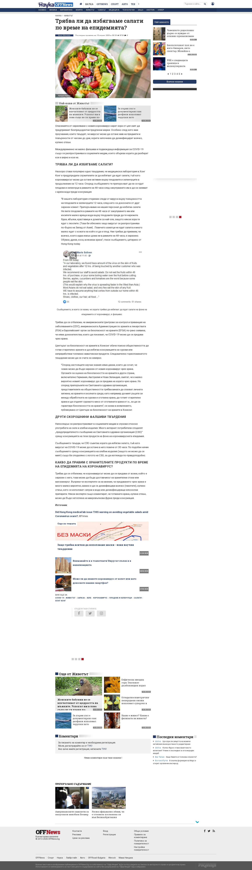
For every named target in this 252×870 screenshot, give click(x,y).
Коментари (68, 736)
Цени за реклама (81, 838)
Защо (140, 10)
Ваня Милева (64, 35)
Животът (90, 10)
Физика (53, 10)
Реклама (76, 834)
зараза (81, 598)
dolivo (158, 741)
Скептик (150, 10)
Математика (66, 10)
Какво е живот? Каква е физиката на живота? (135, 717)
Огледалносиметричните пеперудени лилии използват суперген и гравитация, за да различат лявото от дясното (136, 704)
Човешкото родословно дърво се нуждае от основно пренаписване (180, 33)
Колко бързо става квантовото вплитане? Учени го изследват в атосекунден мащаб (173, 750)
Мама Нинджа (126, 857)
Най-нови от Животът (74, 103)
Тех (133, 4)
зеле (89, 598)
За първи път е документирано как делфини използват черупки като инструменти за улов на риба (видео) (132, 116)
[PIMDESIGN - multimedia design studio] (206, 866)
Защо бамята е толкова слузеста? (181, 757)
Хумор (161, 10)
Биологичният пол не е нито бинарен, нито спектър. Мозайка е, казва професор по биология (180, 51)
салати (138, 598)
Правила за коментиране (140, 836)
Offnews (102, 4)
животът (71, 598)
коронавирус (100, 598)
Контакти (77, 831)
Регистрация (109, 834)
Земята (79, 10)
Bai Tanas (159, 757)
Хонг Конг (60, 601)
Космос (42, 10)
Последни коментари (175, 737)
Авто (125, 4)
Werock (112, 857)
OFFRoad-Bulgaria (96, 857)
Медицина (114, 10)
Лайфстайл (71, 857)
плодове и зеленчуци (120, 598)
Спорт (115, 4)
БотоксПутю (161, 760)
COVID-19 (59, 598)
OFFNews (40, 857)
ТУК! (104, 749)
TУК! (89, 745)
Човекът (102, 10)
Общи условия (141, 831)
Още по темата (66, 523)
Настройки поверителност (141, 848)
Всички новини (175, 81)
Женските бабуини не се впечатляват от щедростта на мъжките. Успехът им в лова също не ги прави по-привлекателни (84, 114)
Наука (89, 4)
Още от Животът (73, 674)
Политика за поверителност (141, 842)
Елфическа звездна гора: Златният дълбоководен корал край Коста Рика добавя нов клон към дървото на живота (133, 687)
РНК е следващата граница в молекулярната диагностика (177, 64)
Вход (105, 831)
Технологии (129, 10)
